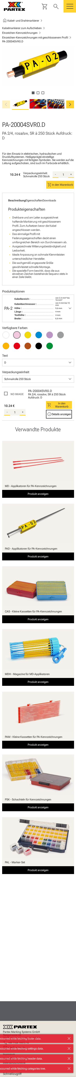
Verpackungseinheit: (35, 173)
